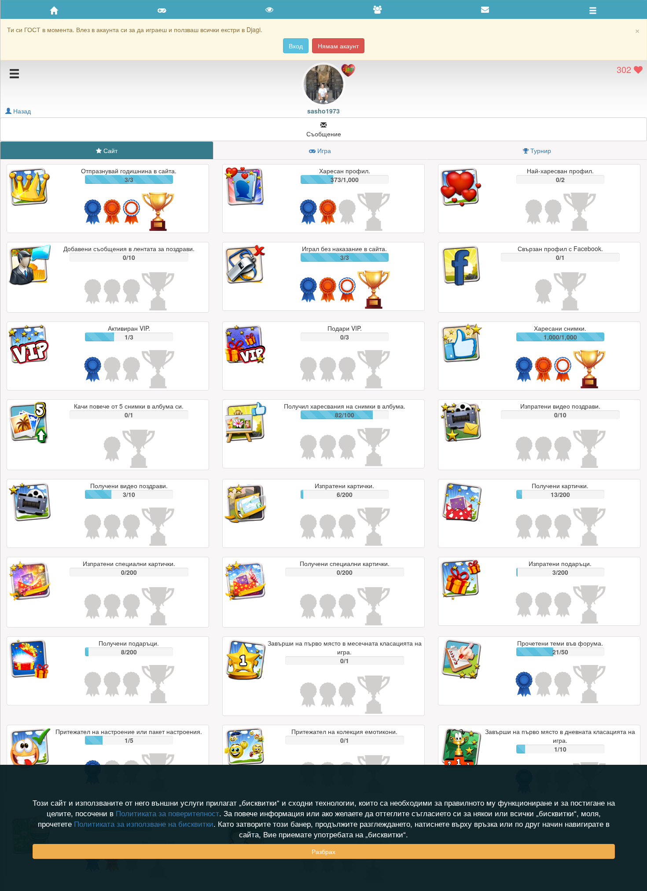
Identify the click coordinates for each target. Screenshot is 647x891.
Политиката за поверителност (167, 813)
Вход (296, 45)
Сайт (110, 150)
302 (625, 69)
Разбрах (323, 851)
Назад (21, 110)
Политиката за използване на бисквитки (143, 823)
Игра (324, 150)
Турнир (540, 150)
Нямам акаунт (338, 45)
